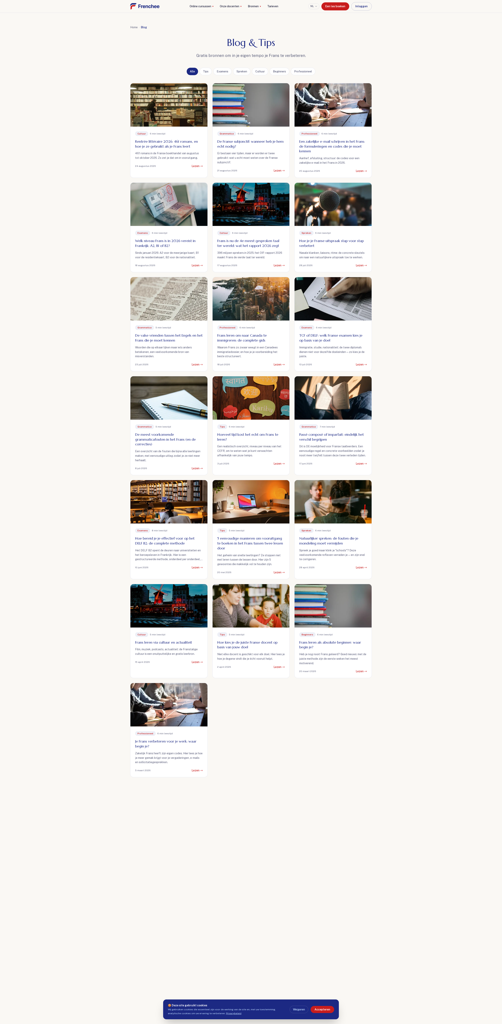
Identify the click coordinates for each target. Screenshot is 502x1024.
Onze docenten (231, 6)
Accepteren (322, 1009)
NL (312, 6)
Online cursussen (202, 6)
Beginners (279, 71)
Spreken (241, 71)
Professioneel (303, 71)
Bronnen (254, 6)
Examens (222, 71)
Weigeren (299, 1009)
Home (134, 27)
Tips (205, 71)
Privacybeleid (233, 1013)
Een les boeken (335, 6)
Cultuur (260, 71)
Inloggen (361, 6)
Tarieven (272, 6)
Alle (192, 71)
